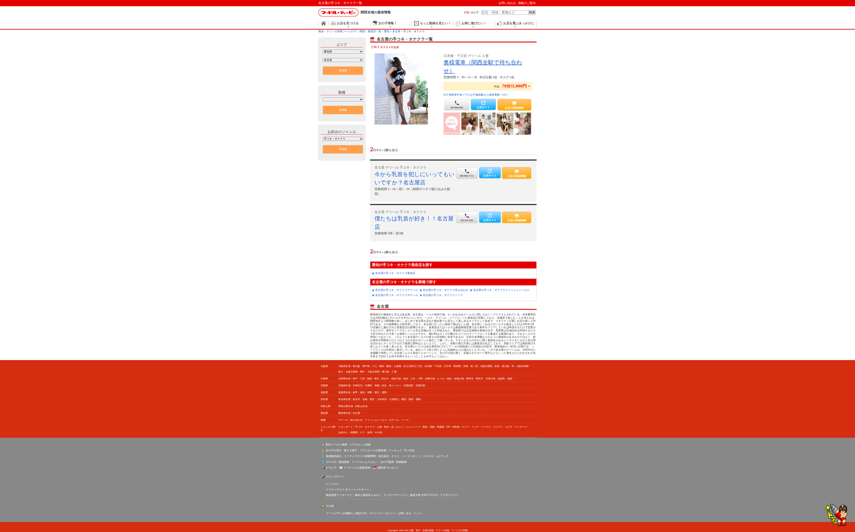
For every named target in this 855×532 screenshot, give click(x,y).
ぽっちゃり (397, 426)
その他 (378, 432)
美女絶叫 (383, 456)
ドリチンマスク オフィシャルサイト (347, 489)
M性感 (455, 426)
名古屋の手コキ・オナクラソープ (443, 295)
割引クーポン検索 (336, 444)
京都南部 (408, 385)
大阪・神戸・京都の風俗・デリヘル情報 (429, 530)
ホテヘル (394, 420)
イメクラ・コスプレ (492, 426)
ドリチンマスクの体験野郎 (360, 456)
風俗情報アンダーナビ (339, 495)
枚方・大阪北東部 (348, 371)
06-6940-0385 (457, 104)
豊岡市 (470, 378)
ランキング (395, 450)
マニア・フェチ (470, 426)
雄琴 (355, 392)
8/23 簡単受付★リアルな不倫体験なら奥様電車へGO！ (476, 94)
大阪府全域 (344, 366)
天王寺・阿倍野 (452, 366)
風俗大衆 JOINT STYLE (424, 495)
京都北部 (420, 385)
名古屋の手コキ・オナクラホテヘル (396, 295)
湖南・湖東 (366, 392)
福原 (369, 378)
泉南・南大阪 (502, 366)
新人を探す (350, 450)
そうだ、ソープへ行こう (406, 456)
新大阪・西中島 (361, 366)
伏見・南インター (391, 385)
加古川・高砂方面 (391, 378)
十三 (374, 366)
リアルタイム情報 (360, 444)
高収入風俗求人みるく (368, 495)
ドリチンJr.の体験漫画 (357, 467)
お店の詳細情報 (514, 105)
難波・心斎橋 (393, 366)
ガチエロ (331, 461)
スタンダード (345, 426)
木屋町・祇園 (372, 385)
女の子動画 (387, 461)
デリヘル (343, 420)
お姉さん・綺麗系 (348, 432)
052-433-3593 (467, 217)
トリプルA (332, 484)
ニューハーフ (413, 426)
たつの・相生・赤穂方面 (450, 378)
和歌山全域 (361, 406)
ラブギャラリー (449, 495)
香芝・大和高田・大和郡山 (384, 399)
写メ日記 (409, 450)
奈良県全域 (344, 399)
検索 (532, 12)
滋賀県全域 (344, 392)
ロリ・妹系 (366, 432)
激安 (425, 426)
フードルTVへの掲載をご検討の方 (346, 513)
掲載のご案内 (526, 3)
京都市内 (357, 385)
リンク (417, 513)
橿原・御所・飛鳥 (411, 399)
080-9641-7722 (467, 173)
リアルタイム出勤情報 (373, 450)
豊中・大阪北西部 (370, 371)
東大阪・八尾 (389, 371)
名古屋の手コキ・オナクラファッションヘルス (501, 290)
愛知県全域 (344, 413)
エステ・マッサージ (516, 426)
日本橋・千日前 (433, 366)
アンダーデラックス (396, 495)
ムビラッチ (442, 456)
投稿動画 (401, 461)
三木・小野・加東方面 (422, 378)
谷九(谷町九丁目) (412, 366)
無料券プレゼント (388, 467)
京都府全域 (344, 385)
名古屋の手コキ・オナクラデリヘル (396, 290)
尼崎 (509, 378)
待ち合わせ (356, 420)
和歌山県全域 (345, 406)
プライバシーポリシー (382, 513)
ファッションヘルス (376, 420)
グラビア (331, 467)
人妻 (379, 426)
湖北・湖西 (380, 392)
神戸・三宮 (359, 378)
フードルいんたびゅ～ (365, 461)
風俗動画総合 (334, 456)
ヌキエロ (428, 456)
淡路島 (501, 378)
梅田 (381, 366)
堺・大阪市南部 (520, 366)
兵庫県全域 (344, 378)
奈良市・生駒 (360, 399)
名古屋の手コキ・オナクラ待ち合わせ (445, 290)
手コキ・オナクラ (365, 426)
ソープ (404, 420)
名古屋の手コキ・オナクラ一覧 (340, 3)
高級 (432, 426)
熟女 (386, 426)
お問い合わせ (507, 3)
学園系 (440, 426)
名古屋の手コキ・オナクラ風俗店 (395, 273)
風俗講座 (344, 461)
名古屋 (356, 413)
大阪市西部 (486, 366)
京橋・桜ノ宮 (470, 366)
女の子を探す (334, 450)
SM (448, 426)
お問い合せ (404, 513)
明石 (376, 378)
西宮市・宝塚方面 (485, 378)
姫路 (405, 378)
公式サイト (483, 104)
